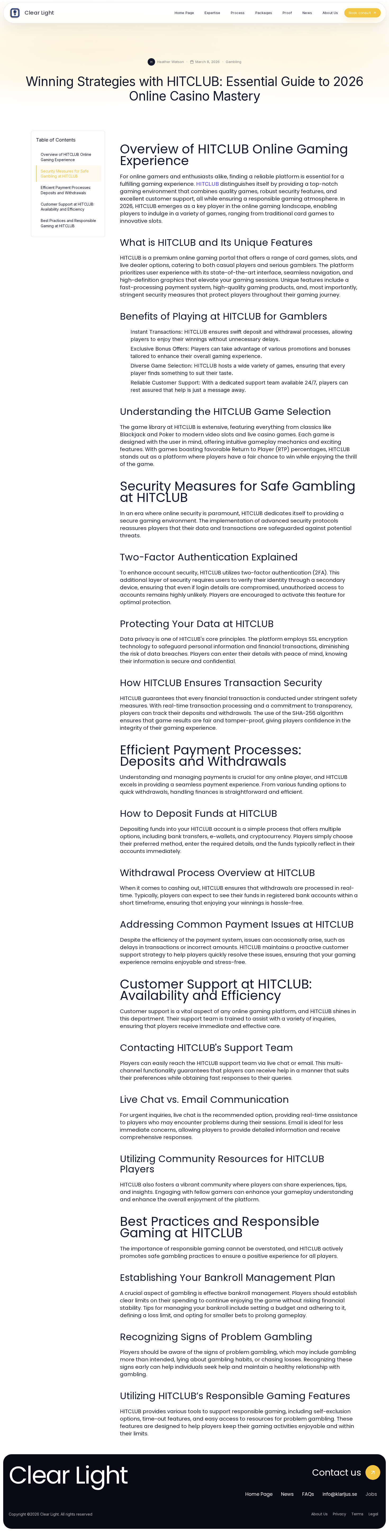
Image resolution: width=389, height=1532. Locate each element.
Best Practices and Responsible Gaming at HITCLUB (68, 223)
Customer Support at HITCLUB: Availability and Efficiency (67, 206)
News (287, 1494)
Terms (357, 1514)
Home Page (259, 1494)
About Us (319, 1514)
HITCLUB (207, 184)
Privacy (339, 1514)
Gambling (233, 62)
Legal (373, 1514)
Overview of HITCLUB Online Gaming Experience (66, 157)
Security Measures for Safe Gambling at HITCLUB (65, 173)
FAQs (308, 1494)
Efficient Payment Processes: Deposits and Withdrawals (66, 190)
